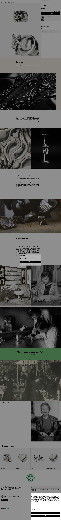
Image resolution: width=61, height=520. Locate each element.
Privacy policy (33, 509)
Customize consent (46, 518)
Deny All (45, 515)
